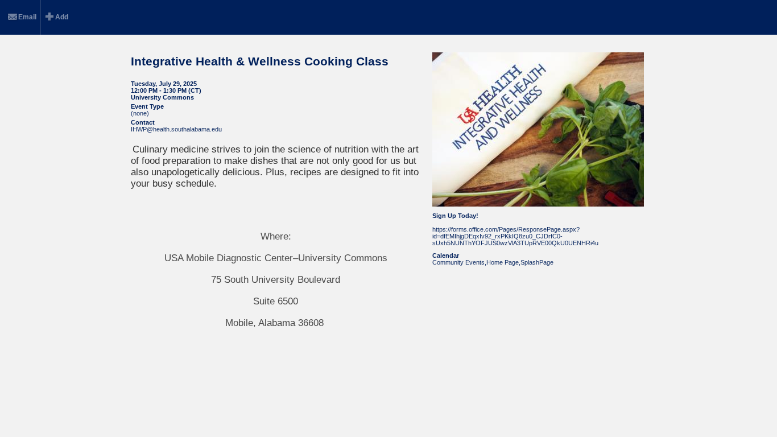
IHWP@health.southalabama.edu (176, 129)
